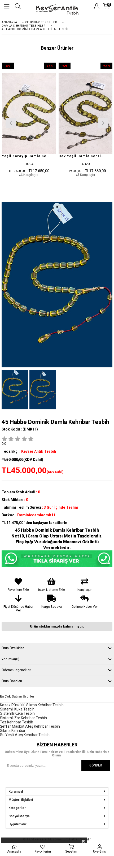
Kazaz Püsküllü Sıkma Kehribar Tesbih (32, 705)
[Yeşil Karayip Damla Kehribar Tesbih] (29, 113)
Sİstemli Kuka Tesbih (17, 713)
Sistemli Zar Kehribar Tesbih (23, 718)
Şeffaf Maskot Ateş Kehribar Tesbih (30, 726)
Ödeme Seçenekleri (16, 670)
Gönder (95, 765)
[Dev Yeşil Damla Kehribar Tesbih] (86, 113)
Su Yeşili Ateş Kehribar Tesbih (25, 735)
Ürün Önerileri (12, 681)
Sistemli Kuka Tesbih (17, 709)
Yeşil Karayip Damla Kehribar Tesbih (25, 156)
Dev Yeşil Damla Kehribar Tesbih (82, 156)
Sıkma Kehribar (12, 730)
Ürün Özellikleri (13, 648)
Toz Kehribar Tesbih (16, 722)
